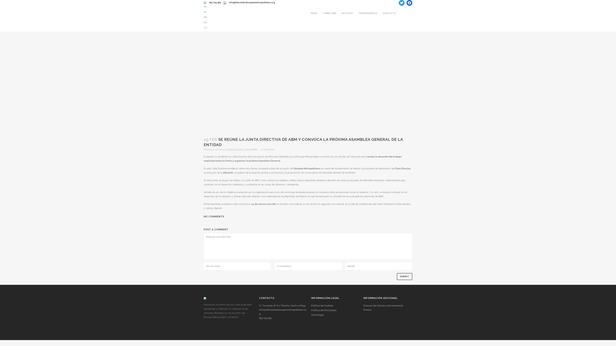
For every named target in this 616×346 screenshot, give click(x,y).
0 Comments (268, 149)
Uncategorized (233, 149)
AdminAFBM (251, 149)
